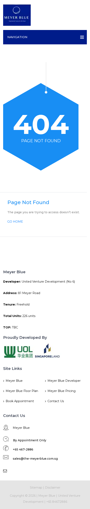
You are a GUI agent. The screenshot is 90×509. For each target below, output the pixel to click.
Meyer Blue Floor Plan (22, 391)
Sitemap (36, 487)
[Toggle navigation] (82, 15)
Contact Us (56, 401)
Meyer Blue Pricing (62, 391)
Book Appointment (20, 401)
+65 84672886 (56, 502)
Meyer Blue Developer (64, 381)
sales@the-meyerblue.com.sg (35, 458)
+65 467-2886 (23, 449)
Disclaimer (52, 487)
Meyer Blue (14, 381)
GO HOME (15, 221)
